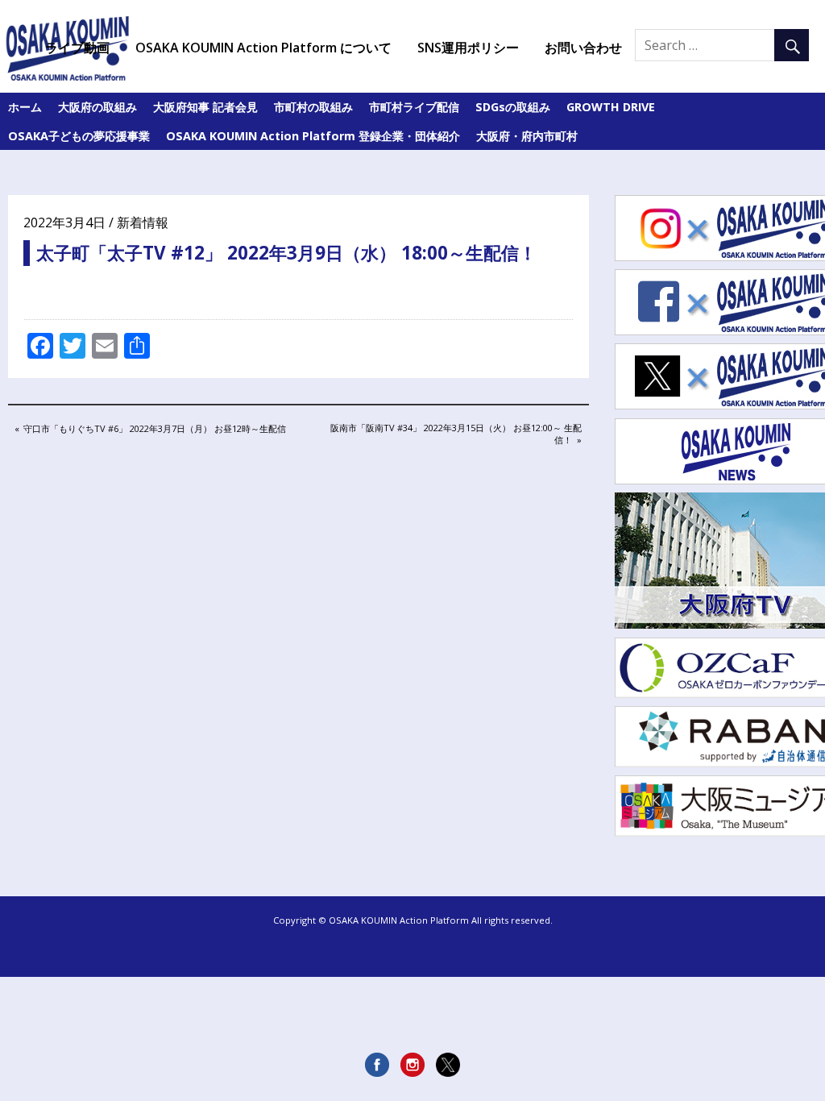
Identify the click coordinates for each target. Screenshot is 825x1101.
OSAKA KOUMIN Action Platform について (263, 47)
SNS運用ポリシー (468, 47)
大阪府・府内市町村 (527, 135)
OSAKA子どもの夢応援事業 (79, 135)
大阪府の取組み (97, 106)
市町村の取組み (313, 106)
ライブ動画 (77, 47)
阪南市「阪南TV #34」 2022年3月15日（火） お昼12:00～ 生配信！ (456, 433)
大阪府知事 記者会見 (205, 106)
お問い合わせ (583, 47)
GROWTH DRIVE (610, 106)
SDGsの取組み (512, 106)
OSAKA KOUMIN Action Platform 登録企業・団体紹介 (313, 135)
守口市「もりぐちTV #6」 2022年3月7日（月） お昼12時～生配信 (154, 430)
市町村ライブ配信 (414, 106)
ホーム (25, 106)
